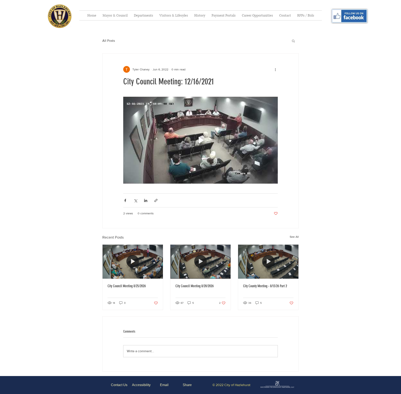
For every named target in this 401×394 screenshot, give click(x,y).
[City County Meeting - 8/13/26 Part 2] (268, 261)
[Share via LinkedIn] (146, 200)
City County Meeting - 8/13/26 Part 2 (265, 286)
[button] (115, 15)
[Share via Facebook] (125, 200)
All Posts (108, 40)
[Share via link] (156, 200)
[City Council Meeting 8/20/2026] (200, 261)
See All (294, 236)
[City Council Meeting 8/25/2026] (133, 261)
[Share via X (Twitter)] (135, 200)
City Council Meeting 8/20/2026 (194, 286)
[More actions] (275, 69)
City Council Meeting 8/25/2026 (127, 286)
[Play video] (200, 140)
